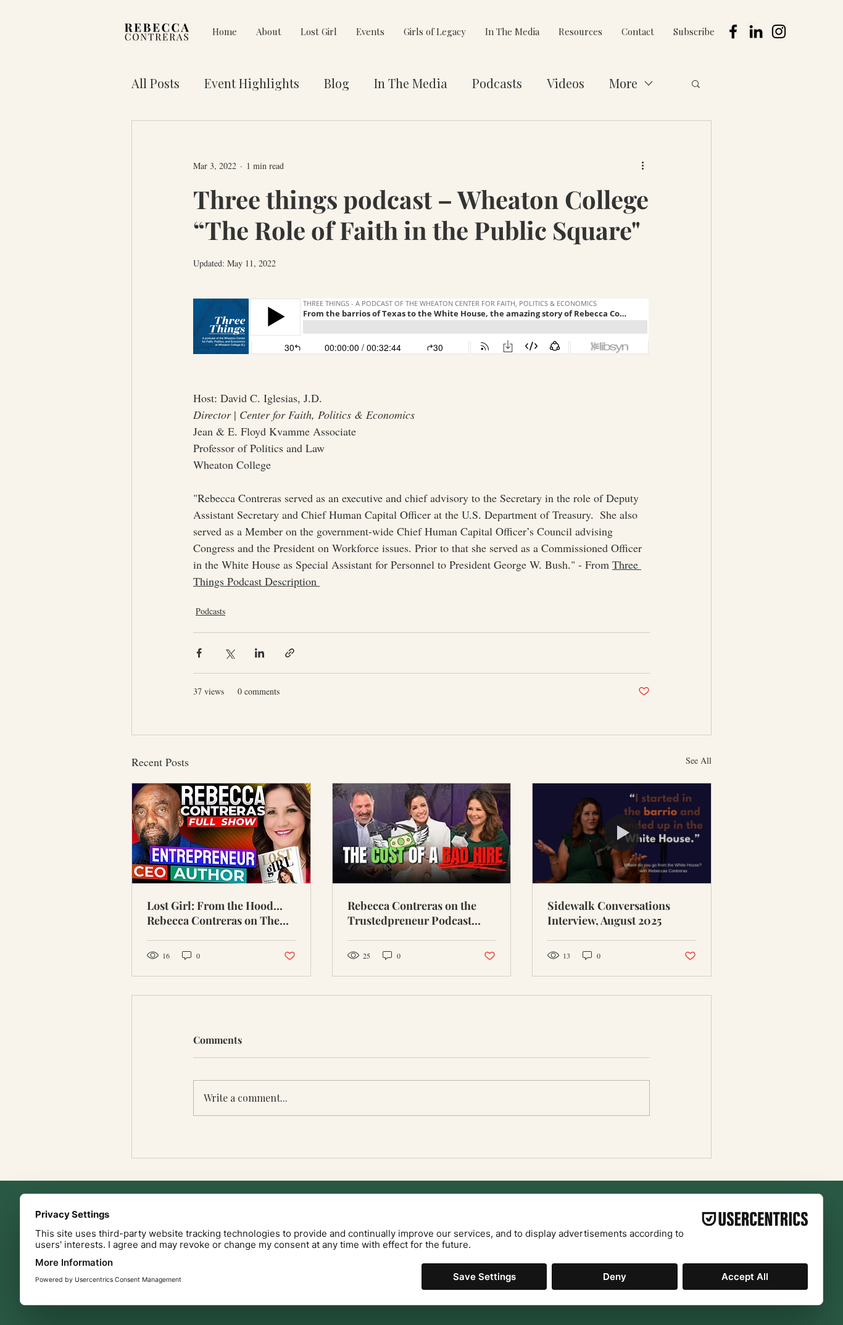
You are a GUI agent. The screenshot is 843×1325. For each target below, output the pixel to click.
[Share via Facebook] (199, 653)
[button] (370, 31)
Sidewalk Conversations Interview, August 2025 (608, 913)
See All (699, 760)
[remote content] (421, 328)
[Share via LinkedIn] (259, 653)
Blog (336, 83)
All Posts (155, 83)
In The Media (410, 83)
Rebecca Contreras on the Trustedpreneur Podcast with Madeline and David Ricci (411, 913)
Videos (565, 83)
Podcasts (497, 83)
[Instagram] (779, 31)
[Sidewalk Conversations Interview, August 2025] (622, 833)
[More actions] (642, 165)
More (623, 83)
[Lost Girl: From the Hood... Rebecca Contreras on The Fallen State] (221, 833)
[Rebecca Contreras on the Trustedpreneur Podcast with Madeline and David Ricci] (422, 833)
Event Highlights (251, 83)
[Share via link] (290, 653)
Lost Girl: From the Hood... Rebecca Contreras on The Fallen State (215, 913)
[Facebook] (733, 31)
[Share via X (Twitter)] (229, 653)
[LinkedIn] (756, 31)
